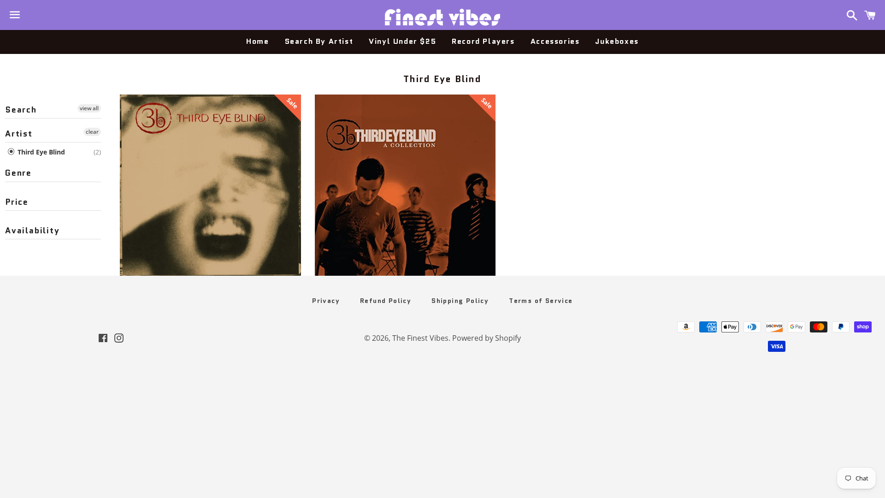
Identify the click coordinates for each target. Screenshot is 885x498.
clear (92, 132)
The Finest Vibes (420, 338)
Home (257, 41)
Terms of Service (540, 300)
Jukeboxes (616, 41)
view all (89, 108)
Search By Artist (319, 41)
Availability (32, 231)
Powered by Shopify (486, 338)
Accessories (555, 41)
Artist (19, 134)
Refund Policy (385, 300)
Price (17, 202)
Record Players (483, 41)
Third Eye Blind (40, 152)
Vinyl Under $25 (402, 41)
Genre (18, 173)
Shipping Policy (460, 300)
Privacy (326, 300)
